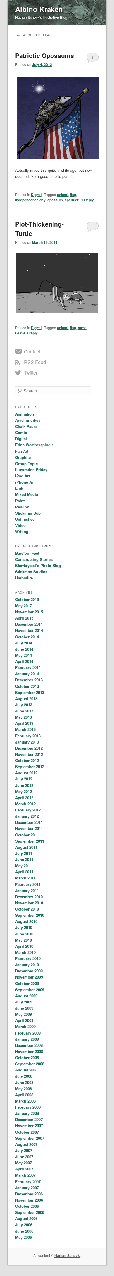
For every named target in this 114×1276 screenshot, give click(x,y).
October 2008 (27, 1057)
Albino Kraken (39, 9)
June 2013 (24, 711)
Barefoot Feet (27, 553)
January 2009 (27, 1039)
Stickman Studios (31, 571)
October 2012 (27, 760)
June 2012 (24, 785)
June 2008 (24, 1082)
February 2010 (28, 958)
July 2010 (23, 927)
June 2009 (24, 1008)
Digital (36, 194)
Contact (32, 351)
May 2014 (23, 655)
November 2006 (29, 1200)
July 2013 (23, 704)
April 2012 (24, 797)
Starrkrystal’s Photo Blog (38, 565)
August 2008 (26, 1070)
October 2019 (27, 599)
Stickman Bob (28, 513)
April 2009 (24, 1020)
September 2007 (29, 1138)
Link (19, 488)
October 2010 (27, 909)
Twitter (30, 372)
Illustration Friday (31, 469)
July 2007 (23, 1150)
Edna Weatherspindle (34, 445)
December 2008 (29, 1045)
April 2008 (24, 1095)
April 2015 (24, 618)
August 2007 (26, 1144)
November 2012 (29, 754)
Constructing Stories (34, 559)
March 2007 (25, 1175)
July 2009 (23, 1002)
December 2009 (29, 971)
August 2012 (26, 772)
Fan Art (21, 451)
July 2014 (23, 643)
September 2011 (29, 841)
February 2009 (28, 1033)
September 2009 (29, 989)
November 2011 (29, 828)
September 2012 (29, 766)
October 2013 (27, 686)
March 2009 (25, 1026)
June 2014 (24, 649)
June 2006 (24, 1231)
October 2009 (27, 983)
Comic (21, 432)
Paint (20, 500)
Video (20, 525)
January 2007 (27, 1187)
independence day (30, 200)
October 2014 (27, 636)
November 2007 (29, 1125)
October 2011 (27, 835)
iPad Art (22, 476)
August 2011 (26, 847)
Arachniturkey (27, 420)
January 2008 (27, 1113)
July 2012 (23, 779)
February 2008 (28, 1107)
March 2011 (25, 878)
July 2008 (23, 1076)
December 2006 (29, 1194)
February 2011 (28, 884)
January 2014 (27, 673)
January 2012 (27, 816)
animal (62, 194)
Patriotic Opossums (44, 55)
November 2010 (29, 903)
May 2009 (23, 1014)
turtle (82, 327)
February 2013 (28, 736)
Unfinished (25, 519)
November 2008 (29, 1051)
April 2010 (24, 946)
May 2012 (23, 791)
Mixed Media (26, 494)
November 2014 (29, 630)
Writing (21, 531)
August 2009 (26, 995)
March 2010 (25, 952)
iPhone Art (24, 482)
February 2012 (28, 810)
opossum (55, 200)
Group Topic (26, 463)
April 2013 (24, 723)
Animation (24, 414)
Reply (87, 200)
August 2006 (26, 1218)
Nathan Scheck (67, 1255)
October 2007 (27, 1132)
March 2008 (25, 1101)
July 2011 (23, 853)
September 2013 (29, 692)
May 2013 (23, 717)
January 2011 (27, 890)
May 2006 (23, 1237)
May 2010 (23, 940)
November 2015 (29, 612)
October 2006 (27, 1206)
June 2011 (24, 859)
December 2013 (29, 680)
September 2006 (29, 1212)
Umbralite (24, 578)
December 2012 (29, 748)
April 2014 (24, 661)
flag (73, 194)
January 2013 (27, 742)
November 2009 (29, 977)
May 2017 (23, 605)
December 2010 (29, 896)
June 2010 (24, 934)
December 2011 (29, 822)
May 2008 (23, 1088)
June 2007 (24, 1156)
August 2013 (26, 698)
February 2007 (28, 1181)
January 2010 (27, 964)
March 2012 (25, 804)
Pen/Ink (22, 507)
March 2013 (25, 729)
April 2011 (24, 872)
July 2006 (23, 1224)
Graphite (23, 457)
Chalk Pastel (26, 426)
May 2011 (23, 865)
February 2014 (28, 667)
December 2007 (29, 1119)
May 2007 (23, 1163)
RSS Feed (35, 362)
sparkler (72, 200)
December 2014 (29, 624)
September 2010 (29, 915)
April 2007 (24, 1169)
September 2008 (29, 1063)
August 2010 (26, 921)
